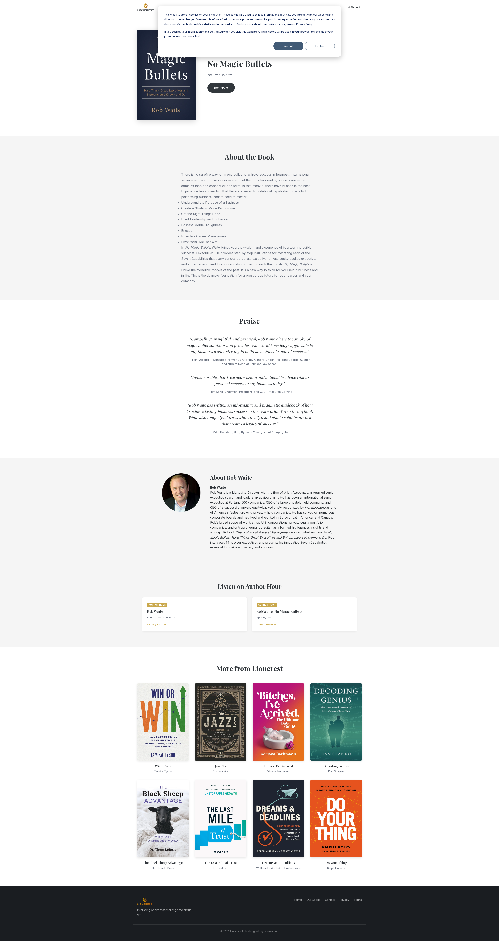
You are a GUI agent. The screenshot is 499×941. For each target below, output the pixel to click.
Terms (358, 899)
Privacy (344, 899)
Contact (355, 7)
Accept (288, 46)
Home (298, 899)
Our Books (313, 899)
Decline (320, 46)
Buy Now (221, 87)
